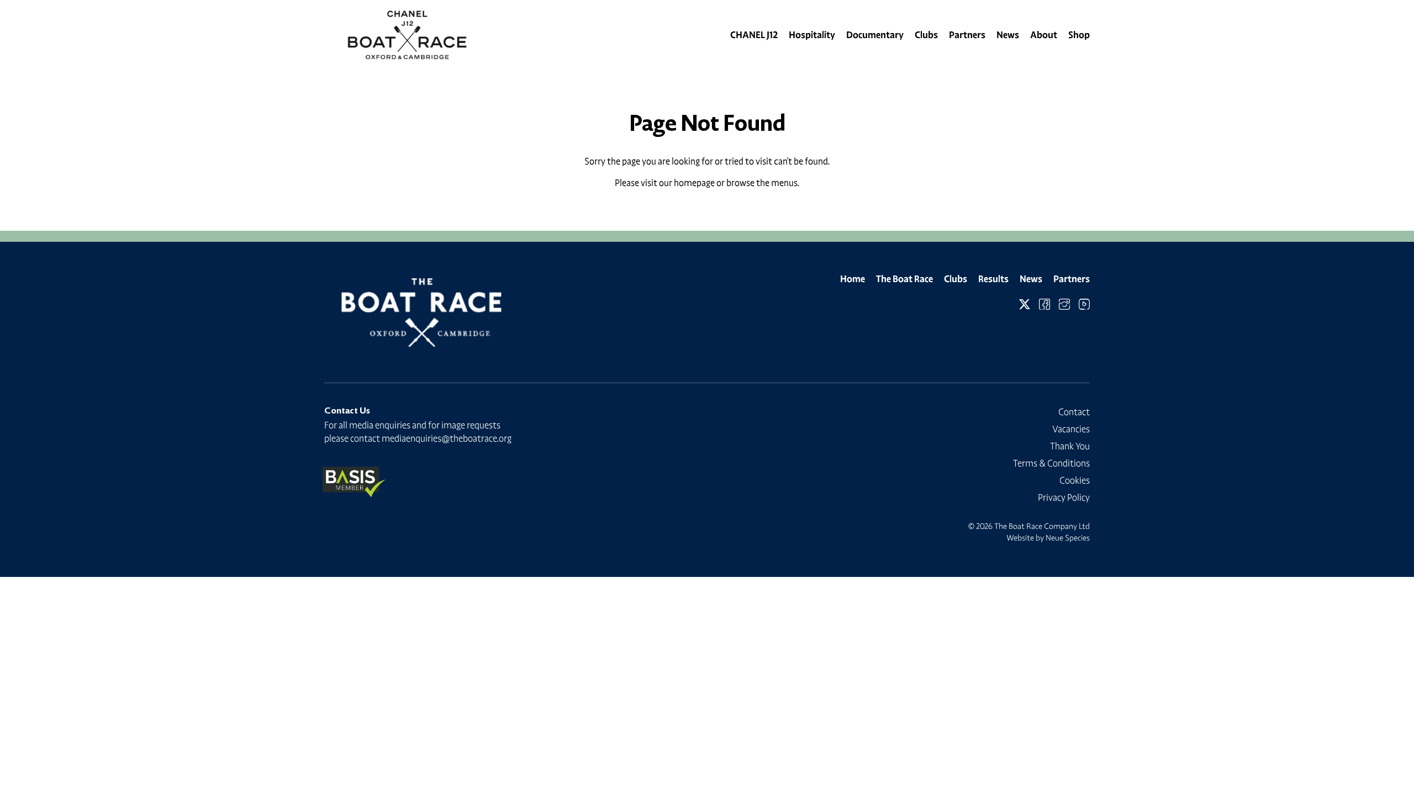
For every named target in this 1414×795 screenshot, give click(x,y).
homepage (694, 182)
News (1007, 34)
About (1043, 34)
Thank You (1070, 446)
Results (993, 278)
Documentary (875, 34)
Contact (1074, 411)
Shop (1079, 34)
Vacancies (1071, 428)
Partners (967, 34)
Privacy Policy (1064, 497)
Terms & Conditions (1051, 463)
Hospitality (812, 34)
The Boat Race (904, 278)
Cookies (1074, 480)
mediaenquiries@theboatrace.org (446, 438)
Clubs (926, 34)
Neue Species (1068, 538)
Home (852, 278)
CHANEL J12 (754, 34)
